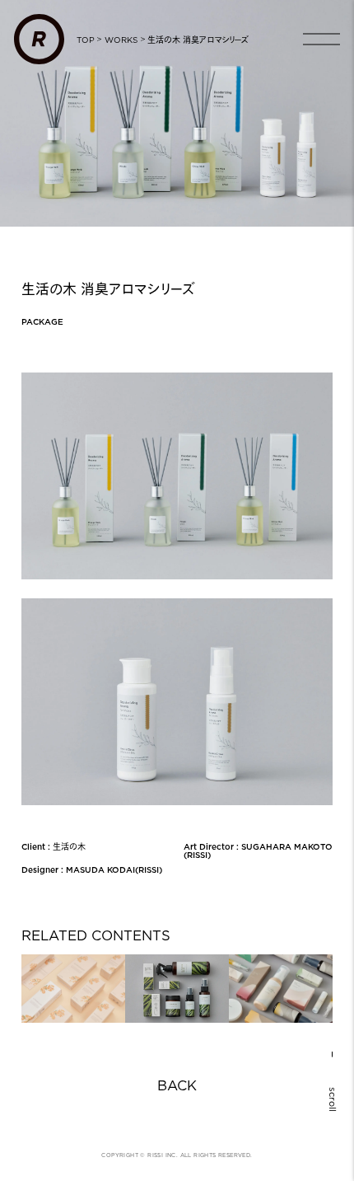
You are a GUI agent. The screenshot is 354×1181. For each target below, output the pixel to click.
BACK (177, 1086)
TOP (86, 39)
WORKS (121, 39)
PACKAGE (42, 321)
